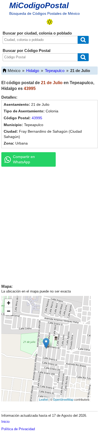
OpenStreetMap (63, 399)
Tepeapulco (54, 70)
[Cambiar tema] (50, 22)
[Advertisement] (49, 224)
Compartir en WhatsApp (24, 159)
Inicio (5, 422)
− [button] (8, 311)
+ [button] (8, 303)
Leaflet (43, 399)
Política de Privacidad (18, 429)
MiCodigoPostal (39, 5)
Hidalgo (32, 70)
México (14, 70)
